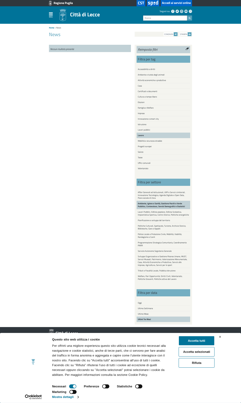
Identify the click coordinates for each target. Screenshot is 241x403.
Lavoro (141, 135)
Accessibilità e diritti (146, 69)
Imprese (141, 113)
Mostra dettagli (63, 397)
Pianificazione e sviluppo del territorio (154, 220)
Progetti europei (145, 146)
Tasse (140, 157)
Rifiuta (196, 363)
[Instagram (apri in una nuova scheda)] (190, 11)
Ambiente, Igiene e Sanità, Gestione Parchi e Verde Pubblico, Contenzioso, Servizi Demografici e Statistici (161, 205)
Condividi (169, 34)
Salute (140, 151)
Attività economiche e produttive (152, 80)
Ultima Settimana (145, 308)
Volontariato (143, 168)
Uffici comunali (144, 162)
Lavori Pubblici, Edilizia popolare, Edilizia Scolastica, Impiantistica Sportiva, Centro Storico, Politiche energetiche (163, 213)
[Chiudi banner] (220, 337)
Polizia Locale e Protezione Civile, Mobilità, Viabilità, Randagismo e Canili (160, 236)
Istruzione (142, 124)
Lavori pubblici (144, 129)
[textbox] (165, 18)
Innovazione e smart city (148, 118)
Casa (140, 85)
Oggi (140, 302)
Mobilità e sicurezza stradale (150, 140)
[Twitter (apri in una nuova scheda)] (177, 11)
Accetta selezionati (196, 351)
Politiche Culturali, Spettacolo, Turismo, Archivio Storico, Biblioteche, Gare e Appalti (162, 227)
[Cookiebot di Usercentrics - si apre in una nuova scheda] (33, 397)
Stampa (184, 34)
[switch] (105, 386)
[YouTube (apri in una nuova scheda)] (186, 11)
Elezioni (141, 102)
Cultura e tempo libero (147, 96)
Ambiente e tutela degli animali (151, 74)
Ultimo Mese (143, 313)
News (58, 27)
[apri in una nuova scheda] (153, 3)
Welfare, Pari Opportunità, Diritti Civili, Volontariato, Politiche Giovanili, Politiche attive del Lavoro (160, 278)
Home (51, 27)
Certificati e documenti (147, 91)
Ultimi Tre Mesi (144, 319)
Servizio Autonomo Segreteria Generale (155, 250)
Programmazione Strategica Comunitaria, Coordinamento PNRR (162, 244)
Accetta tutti (196, 340)
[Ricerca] (189, 17)
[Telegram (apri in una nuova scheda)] (181, 11)
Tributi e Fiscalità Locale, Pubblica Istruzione (156, 270)
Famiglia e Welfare (146, 107)
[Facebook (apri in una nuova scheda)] (172, 11)
